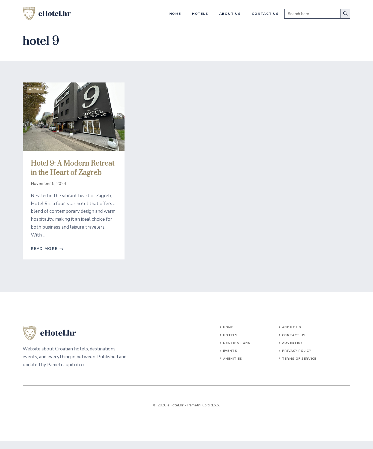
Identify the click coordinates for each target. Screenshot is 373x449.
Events (230, 351)
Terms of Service (299, 359)
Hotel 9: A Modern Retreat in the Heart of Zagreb (72, 168)
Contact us (265, 13)
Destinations (236, 343)
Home (175, 13)
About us (230, 13)
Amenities (232, 359)
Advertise (292, 343)
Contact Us (294, 335)
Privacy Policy (296, 351)
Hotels (200, 13)
